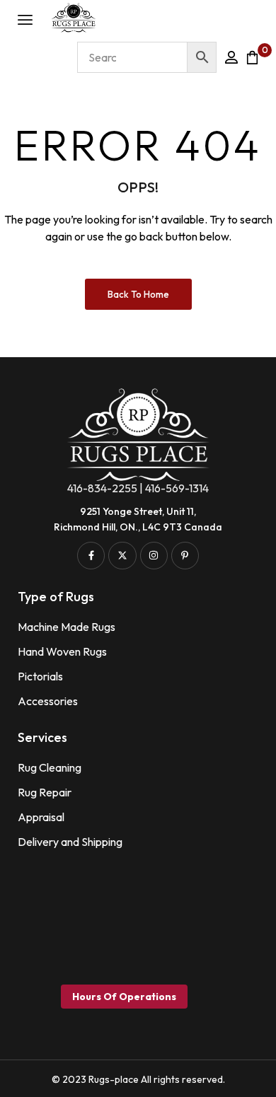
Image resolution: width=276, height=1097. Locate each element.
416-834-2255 (102, 488)
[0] (252, 57)
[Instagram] (154, 555)
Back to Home (138, 294)
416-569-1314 (177, 488)
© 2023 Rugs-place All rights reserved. (138, 1079)
